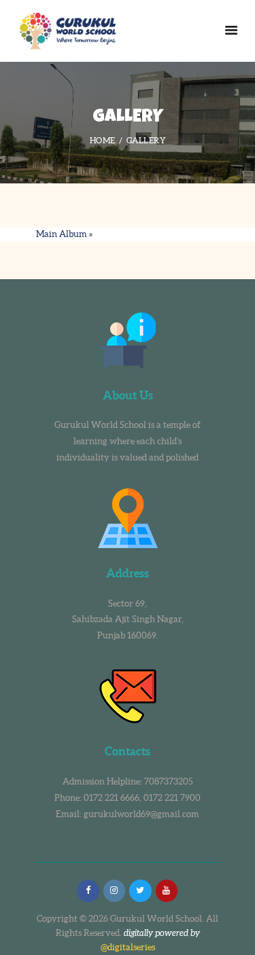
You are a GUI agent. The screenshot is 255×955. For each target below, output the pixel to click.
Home (103, 140)
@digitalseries (128, 947)
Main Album (61, 234)
